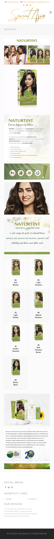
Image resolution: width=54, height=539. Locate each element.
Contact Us (33, 499)
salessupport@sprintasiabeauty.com (35, 2)
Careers (9, 499)
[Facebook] (23, 5)
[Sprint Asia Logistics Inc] (27, 15)
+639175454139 (13, 2)
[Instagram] (30, 5)
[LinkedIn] (27, 5)
